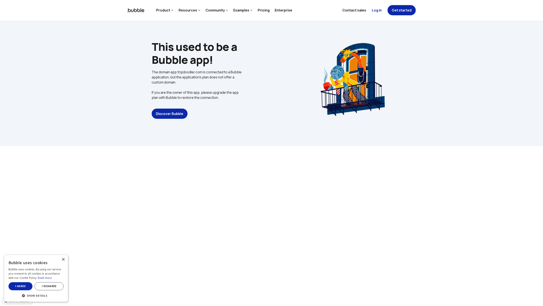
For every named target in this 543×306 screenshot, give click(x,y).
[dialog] (36, 278)
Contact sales (354, 10)
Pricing (264, 10)
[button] (36, 295)
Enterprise (283, 10)
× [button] (63, 259)
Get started (401, 10)
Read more (45, 278)
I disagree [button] (49, 286)
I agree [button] (20, 286)
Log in (377, 10)
